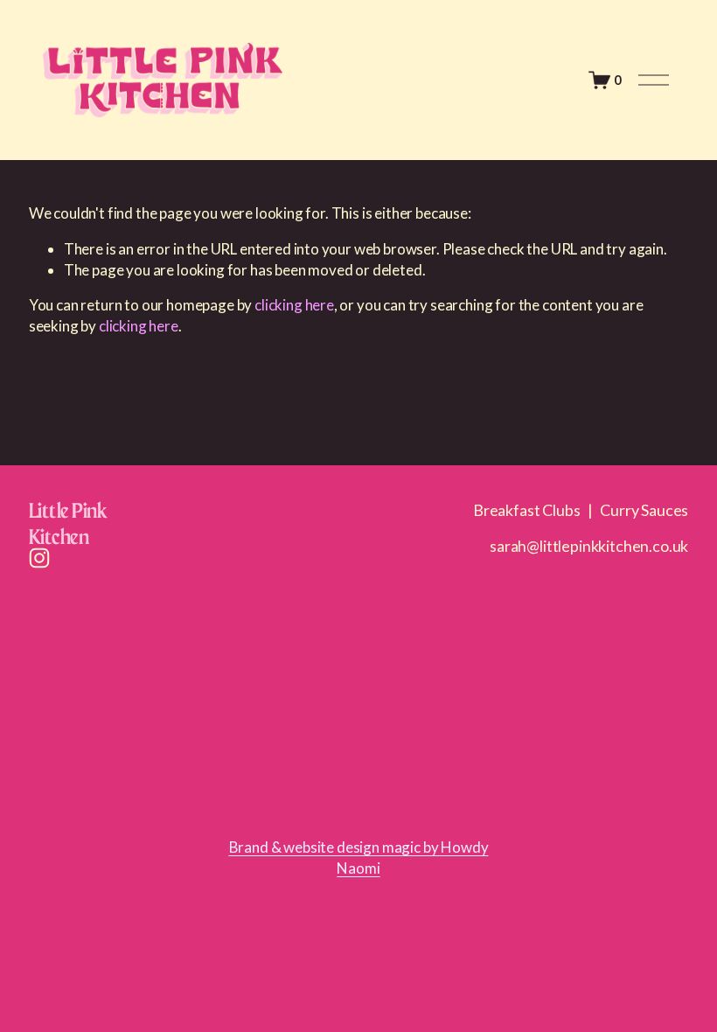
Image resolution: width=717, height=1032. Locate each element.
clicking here (294, 305)
